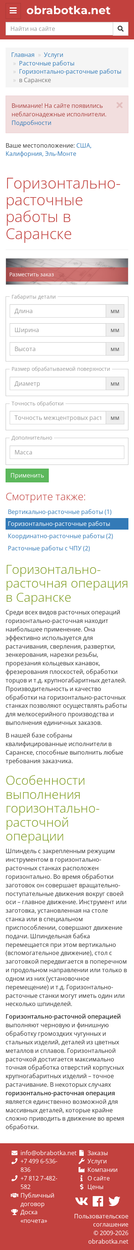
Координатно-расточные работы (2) (60, 536)
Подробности (31, 123)
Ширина (27, 323)
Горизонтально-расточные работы (59, 524)
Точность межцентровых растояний (68, 411)
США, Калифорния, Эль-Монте (49, 149)
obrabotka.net (68, 10)
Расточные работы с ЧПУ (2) (49, 548)
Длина (24, 304)
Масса (23, 445)
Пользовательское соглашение (101, 1220)
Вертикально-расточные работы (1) (60, 512)
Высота (25, 342)
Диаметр (27, 376)
